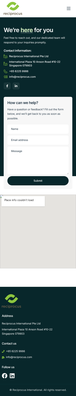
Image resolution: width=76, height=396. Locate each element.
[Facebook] (7, 85)
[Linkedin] (12, 375)
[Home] (13, 8)
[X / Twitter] (16, 85)
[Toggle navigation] (68, 8)
